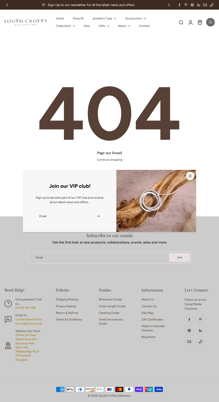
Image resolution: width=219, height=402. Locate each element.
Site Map (147, 313)
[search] (181, 22)
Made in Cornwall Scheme (153, 328)
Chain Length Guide (112, 306)
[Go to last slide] (7, 5)
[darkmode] (210, 22)
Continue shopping (109, 160)
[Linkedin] (198, 4)
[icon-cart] (199, 22)
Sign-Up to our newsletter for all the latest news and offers (91, 5)
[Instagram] (192, 4)
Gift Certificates (152, 319)
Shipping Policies (67, 299)
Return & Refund (67, 313)
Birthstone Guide (110, 299)
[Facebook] (179, 4)
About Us (148, 299)
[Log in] (190, 22)
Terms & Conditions (69, 319)
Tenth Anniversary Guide (111, 321)
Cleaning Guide (109, 313)
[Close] (190, 176)
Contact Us (149, 306)
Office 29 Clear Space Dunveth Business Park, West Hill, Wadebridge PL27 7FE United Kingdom (27, 347)
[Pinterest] (186, 4)
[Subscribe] (98, 216)
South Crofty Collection (115, 396)
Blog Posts (149, 337)
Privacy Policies (66, 306)
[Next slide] (169, 5)
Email (39, 257)
